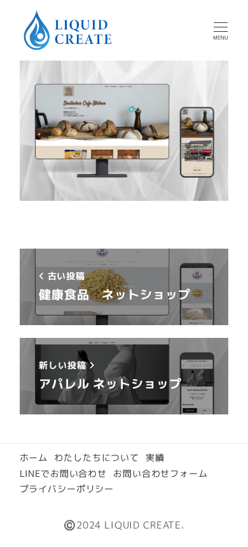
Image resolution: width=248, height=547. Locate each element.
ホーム (34, 457)
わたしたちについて (96, 457)
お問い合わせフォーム (160, 473)
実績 (155, 457)
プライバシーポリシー (67, 489)
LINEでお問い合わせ (63, 473)
